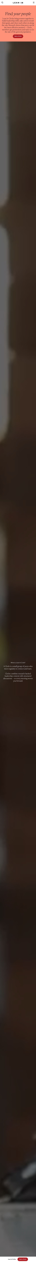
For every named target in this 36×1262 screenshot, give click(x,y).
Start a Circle (18, 36)
